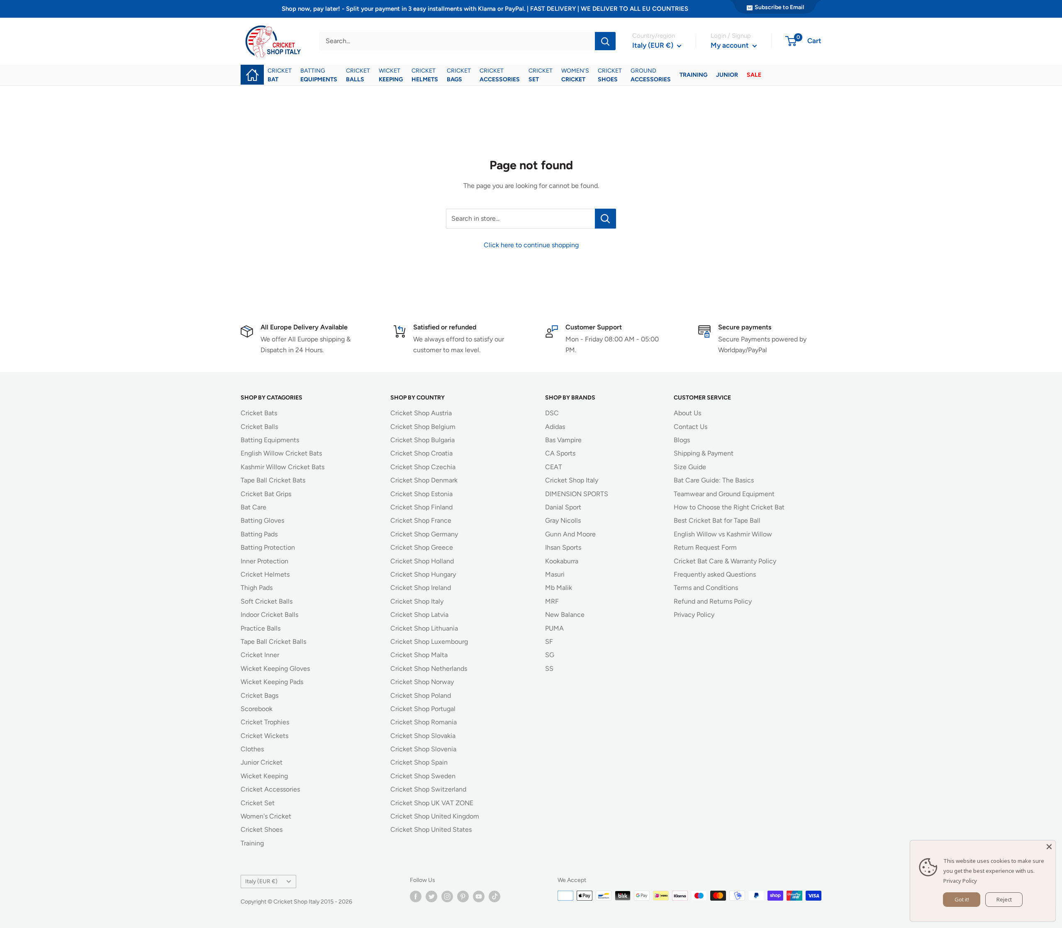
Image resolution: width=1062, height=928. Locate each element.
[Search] (605, 41)
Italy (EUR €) (261, 881)
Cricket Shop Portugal (422, 709)
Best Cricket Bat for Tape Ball (717, 520)
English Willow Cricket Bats (281, 453)
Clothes (252, 749)
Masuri (555, 574)
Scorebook (257, 709)
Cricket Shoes (262, 829)
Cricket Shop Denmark (424, 480)
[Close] (1049, 847)
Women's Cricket (266, 816)
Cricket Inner (260, 655)
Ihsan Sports (563, 547)
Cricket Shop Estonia (421, 494)
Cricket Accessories (270, 789)
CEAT (553, 467)
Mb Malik (558, 588)
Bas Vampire (563, 440)
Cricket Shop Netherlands (428, 668)
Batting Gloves (262, 520)
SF (549, 641)
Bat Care (253, 507)
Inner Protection (264, 561)
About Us (687, 413)
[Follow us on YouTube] (479, 896)
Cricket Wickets (264, 736)
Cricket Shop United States (431, 829)
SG (549, 655)
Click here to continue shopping (531, 245)
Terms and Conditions (706, 588)
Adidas (555, 427)
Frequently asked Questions (715, 574)
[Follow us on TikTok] (494, 896)
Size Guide (690, 467)
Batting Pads (259, 534)
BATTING (318, 75)
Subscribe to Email (779, 7)
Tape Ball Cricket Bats (273, 480)
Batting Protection (268, 547)
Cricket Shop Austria (421, 413)
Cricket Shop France (420, 520)
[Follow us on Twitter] (431, 896)
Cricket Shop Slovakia (422, 736)
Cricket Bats (259, 413)
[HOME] (252, 69)
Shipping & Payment (703, 453)
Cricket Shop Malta (419, 655)
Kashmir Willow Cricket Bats (282, 467)
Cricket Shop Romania (423, 722)
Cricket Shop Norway (422, 682)
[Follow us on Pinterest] (463, 896)
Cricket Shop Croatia (421, 453)
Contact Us (690, 427)
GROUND (651, 75)
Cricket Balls (259, 427)
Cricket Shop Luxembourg (429, 641)
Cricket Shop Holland (422, 561)
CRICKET (280, 75)
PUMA (554, 628)
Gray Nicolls (563, 520)
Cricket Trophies (265, 722)
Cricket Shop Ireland (420, 588)
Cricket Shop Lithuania (424, 628)
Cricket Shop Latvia (419, 615)
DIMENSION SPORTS (576, 494)
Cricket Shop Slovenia (423, 749)
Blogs (682, 440)
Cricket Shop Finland (421, 507)
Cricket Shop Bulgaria (422, 440)
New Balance (565, 615)
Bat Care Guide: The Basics (714, 480)
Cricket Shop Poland (420, 695)
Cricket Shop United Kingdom (434, 816)
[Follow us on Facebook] (415, 896)
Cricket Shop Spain (419, 762)
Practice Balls (260, 628)
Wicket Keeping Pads (272, 682)
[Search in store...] (605, 219)
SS (549, 668)
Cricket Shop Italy (416, 601)
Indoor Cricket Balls (269, 615)
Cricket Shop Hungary (423, 574)
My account (730, 45)
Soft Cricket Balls (266, 601)
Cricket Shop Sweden (422, 776)
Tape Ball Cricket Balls (273, 641)
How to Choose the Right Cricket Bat (729, 507)
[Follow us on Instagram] (447, 896)
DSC (552, 413)
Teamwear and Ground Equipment (724, 494)
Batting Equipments (270, 440)
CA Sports (560, 453)
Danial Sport (563, 507)
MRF (552, 601)
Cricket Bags (259, 695)
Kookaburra (561, 561)
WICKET (391, 75)
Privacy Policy (694, 615)
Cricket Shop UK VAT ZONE (431, 803)
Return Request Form (705, 547)
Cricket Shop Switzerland (428, 789)
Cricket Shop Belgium (422, 427)
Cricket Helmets (265, 574)
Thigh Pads (257, 588)
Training (252, 843)
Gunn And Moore (570, 534)
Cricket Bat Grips (266, 494)
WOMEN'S (575, 75)
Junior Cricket (262, 762)
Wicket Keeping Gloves (275, 668)
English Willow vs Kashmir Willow (723, 534)
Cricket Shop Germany (424, 534)
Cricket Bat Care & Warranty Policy (725, 561)
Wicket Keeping (264, 776)
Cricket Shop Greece (421, 547)
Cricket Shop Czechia (422, 467)
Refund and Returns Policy (713, 601)
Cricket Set (258, 803)
